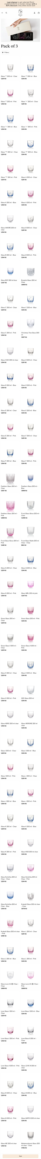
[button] (5, 52)
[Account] (34, 13)
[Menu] (2, 13)
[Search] (6, 13)
